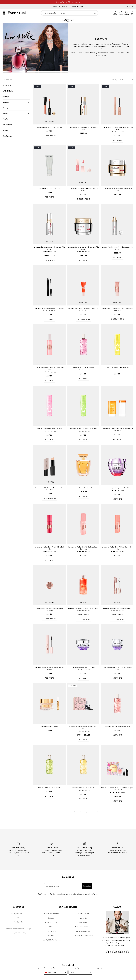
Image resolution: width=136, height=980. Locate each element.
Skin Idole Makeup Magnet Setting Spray (49, 368)
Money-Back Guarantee (84, 935)
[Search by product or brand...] (94, 13)
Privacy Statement (83, 931)
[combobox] (69, 13)
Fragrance (6, 102)
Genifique (6, 96)
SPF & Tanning (7, 124)
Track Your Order (51, 922)
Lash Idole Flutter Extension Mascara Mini (117, 128)
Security (51, 935)
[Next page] (97, 812)
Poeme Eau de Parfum (83, 488)
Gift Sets (5, 130)
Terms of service (86, 968)
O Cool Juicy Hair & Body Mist (83, 429)
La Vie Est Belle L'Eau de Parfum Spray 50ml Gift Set (117, 789)
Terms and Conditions (83, 927)
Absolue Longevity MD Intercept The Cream (83, 248)
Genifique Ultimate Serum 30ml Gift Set (83, 727)
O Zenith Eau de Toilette (83, 788)
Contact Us (18, 922)
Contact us (129, 6)
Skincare (5, 113)
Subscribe (87, 886)
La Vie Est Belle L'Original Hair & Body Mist (117, 548)
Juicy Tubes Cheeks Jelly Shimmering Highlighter (117, 309)
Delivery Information (51, 914)
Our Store (83, 922)
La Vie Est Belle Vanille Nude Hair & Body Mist (83, 548)
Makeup (5, 108)
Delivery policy (97, 968)
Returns (51, 918)
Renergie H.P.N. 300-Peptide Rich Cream (117, 668)
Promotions (51, 931)
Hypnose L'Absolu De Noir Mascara (49, 308)
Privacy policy (51, 968)
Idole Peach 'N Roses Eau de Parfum (83, 608)
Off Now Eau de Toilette (49, 788)
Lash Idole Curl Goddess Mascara (117, 608)
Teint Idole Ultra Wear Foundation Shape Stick (49, 489)
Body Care (6, 119)
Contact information (63, 968)
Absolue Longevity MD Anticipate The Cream (117, 248)
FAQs (51, 927)
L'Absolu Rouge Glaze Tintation (49, 127)
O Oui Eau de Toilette (83, 367)
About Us (83, 918)
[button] (4, 12)
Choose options (49, 136)
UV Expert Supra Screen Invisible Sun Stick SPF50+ (117, 430)
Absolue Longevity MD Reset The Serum (83, 128)
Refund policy (75, 968)
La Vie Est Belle (8, 91)
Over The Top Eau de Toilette (117, 726)
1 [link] (69, 812)
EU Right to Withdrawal (52, 940)
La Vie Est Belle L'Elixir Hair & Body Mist (49, 548)
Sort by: (114, 79)
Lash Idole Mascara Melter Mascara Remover (49, 668)
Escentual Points (83, 914)
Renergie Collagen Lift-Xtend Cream (117, 488)
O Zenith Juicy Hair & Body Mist (117, 367)
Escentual (42, 968)
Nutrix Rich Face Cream (49, 188)
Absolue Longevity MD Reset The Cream (117, 189)
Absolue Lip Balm (49, 726)
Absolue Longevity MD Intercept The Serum (49, 248)
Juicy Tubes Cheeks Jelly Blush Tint (83, 308)
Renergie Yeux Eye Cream (83, 667)
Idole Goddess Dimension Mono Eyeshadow (49, 609)
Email (18, 918)
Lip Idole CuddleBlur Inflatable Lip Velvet (83, 189)
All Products (7, 85)
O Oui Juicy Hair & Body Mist (49, 429)
